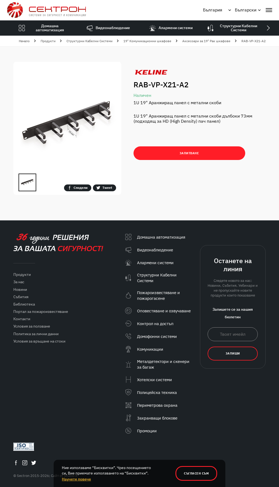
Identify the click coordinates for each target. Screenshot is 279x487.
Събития (20, 296)
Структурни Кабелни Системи (89, 41)
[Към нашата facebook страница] (15, 462)
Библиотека (24, 304)
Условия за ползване (31, 326)
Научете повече (76, 479)
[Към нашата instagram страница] (24, 462)
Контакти (21, 318)
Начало (24, 41)
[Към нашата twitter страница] (33, 462)
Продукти (48, 41)
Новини (20, 289)
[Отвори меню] (268, 10)
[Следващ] (268, 28)
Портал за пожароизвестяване (40, 311)
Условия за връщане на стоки (39, 341)
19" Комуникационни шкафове (147, 41)
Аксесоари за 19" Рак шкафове (206, 41)
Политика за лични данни (36, 333)
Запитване (189, 153)
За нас (18, 281)
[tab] (27, 182)
